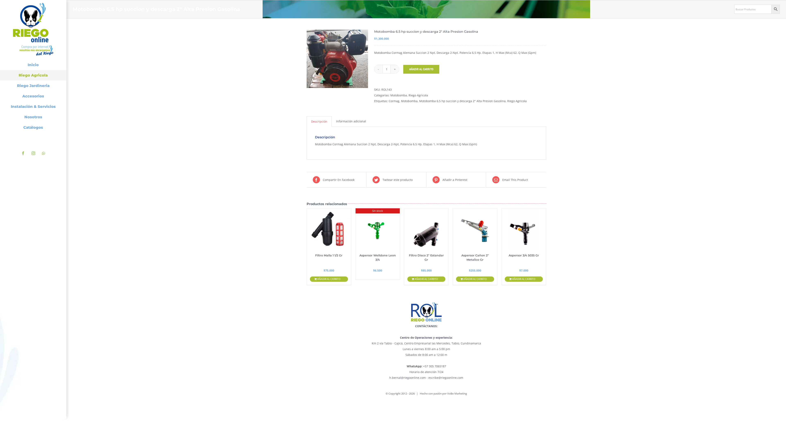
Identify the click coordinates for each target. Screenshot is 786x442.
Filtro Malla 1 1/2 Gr (328, 255)
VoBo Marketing (457, 393)
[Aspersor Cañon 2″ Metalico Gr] (475, 228)
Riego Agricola (418, 95)
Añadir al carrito (421, 69)
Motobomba (398, 95)
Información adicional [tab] (351, 121)
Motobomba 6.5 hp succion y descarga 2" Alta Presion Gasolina (462, 101)
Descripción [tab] (319, 121)
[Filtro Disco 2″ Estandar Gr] (426, 228)
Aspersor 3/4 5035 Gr (524, 255)
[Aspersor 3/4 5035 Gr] (524, 228)
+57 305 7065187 (426, 366)
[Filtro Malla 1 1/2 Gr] (329, 228)
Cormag (394, 101)
